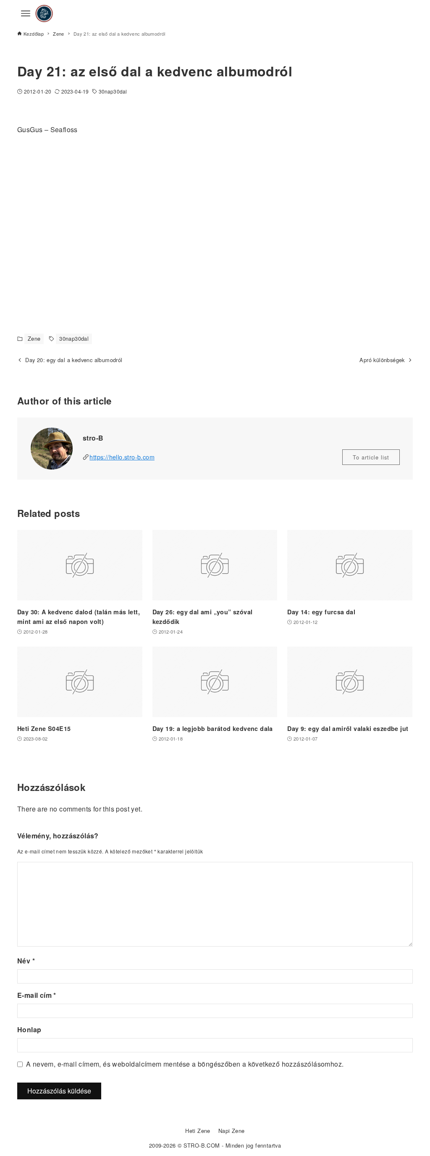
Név (26, 961)
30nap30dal (113, 91)
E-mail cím (36, 995)
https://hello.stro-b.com (122, 456)
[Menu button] (25, 13)
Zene (34, 338)
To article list (371, 457)
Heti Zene (197, 1131)
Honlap (29, 1029)
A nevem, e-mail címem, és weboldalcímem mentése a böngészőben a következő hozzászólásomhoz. (184, 1064)
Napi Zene (231, 1131)
